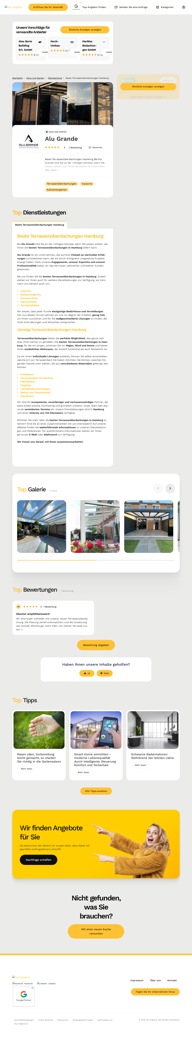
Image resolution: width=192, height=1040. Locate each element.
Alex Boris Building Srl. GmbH (25, 45)
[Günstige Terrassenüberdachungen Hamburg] (148, 526)
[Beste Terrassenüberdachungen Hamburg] (41, 526)
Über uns (155, 980)
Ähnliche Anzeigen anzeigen (85, 29)
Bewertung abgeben (96, 645)
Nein (106, 673)
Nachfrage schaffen (38, 859)
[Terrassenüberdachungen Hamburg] (95, 526)
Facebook (28, 984)
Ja (88, 673)
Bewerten (97, 147)
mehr (44, 52)
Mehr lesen (51, 170)
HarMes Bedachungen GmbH (89, 45)
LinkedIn (52, 984)
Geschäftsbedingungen (24, 1020)
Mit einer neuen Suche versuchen (96, 931)
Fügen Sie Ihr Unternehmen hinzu (155, 991)
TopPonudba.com (104, 1020)
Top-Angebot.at (21, 1024)
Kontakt (172, 980)
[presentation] (158, 488)
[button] (56, 560)
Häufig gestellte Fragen (83, 1020)
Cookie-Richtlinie (45, 1020)
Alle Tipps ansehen (96, 791)
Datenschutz (62, 1020)
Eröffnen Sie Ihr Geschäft (48, 7)
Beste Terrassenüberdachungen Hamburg (39, 224)
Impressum (136, 980)
